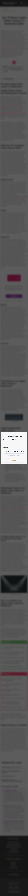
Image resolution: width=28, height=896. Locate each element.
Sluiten (14, 460)
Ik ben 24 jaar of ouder (14, 455)
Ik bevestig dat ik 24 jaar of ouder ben (15, 451)
